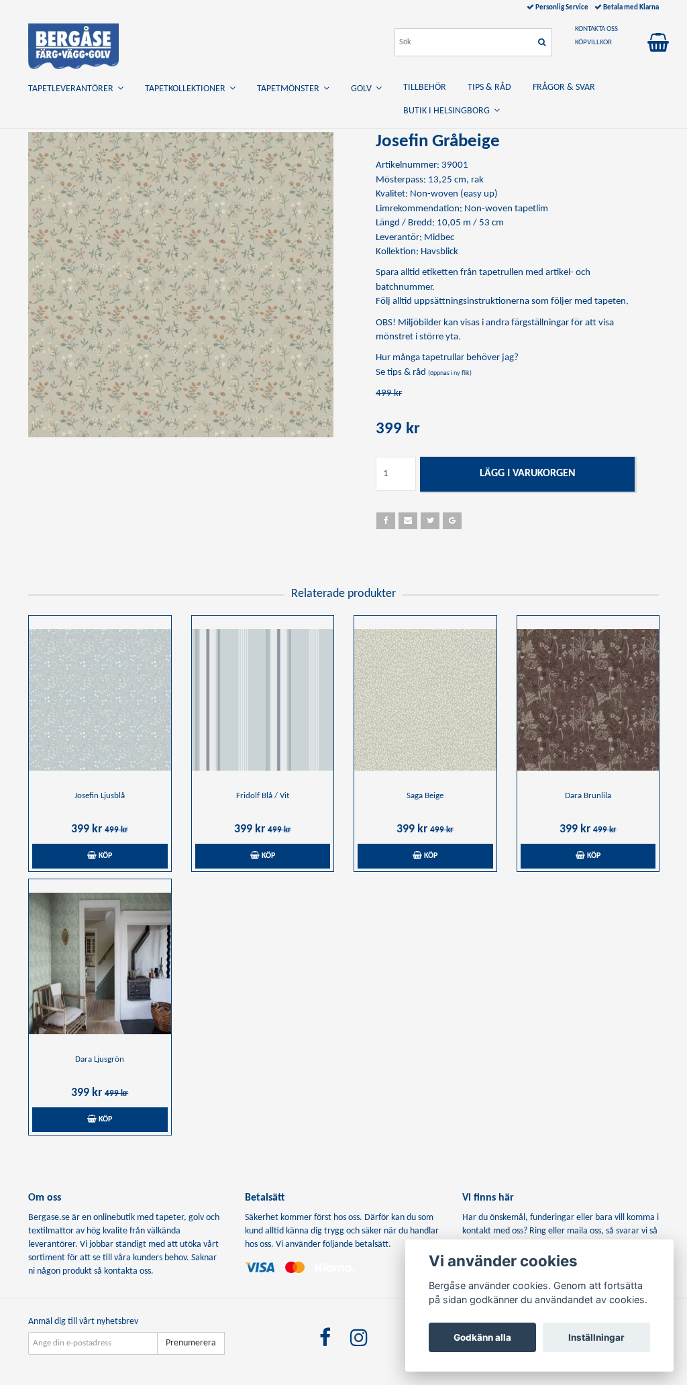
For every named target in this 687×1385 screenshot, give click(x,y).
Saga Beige (425, 795)
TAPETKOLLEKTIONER (187, 89)
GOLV (363, 89)
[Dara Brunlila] (588, 699)
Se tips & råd (424, 373)
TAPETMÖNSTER (290, 89)
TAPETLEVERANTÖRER (72, 89)
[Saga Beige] (425, 699)
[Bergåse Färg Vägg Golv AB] (73, 43)
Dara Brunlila (588, 795)
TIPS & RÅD (489, 87)
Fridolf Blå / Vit (262, 795)
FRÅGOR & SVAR (564, 87)
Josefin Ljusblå (99, 795)
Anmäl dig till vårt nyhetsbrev (83, 1322)
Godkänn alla (482, 1337)
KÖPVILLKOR (593, 42)
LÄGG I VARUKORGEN (528, 473)
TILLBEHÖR (424, 87)
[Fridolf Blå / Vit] (263, 699)
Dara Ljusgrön (99, 1059)
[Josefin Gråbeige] (180, 284)
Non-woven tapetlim (506, 209)
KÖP (104, 856)
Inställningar (596, 1337)
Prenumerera (191, 1343)
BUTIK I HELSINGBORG (448, 111)
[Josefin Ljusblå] (100, 699)
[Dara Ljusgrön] (100, 963)
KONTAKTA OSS (596, 29)
